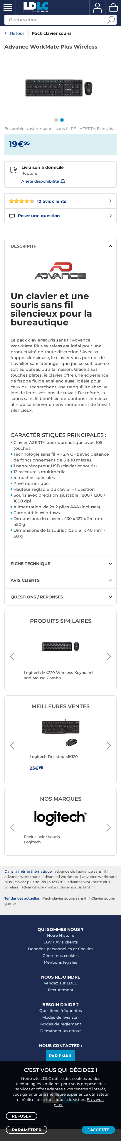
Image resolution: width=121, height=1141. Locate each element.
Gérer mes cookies (61, 955)
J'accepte (98, 1130)
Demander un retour (60, 1030)
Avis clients (67, 942)
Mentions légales (60, 962)
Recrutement (60, 989)
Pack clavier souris (51, 33)
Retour (17, 33)
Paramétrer (26, 1130)
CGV (47, 942)
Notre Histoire (60, 935)
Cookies (85, 948)
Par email (60, 1055)
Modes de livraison (60, 1017)
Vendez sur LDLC (60, 983)
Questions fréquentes (60, 1010)
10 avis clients (51, 201)
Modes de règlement (60, 1024)
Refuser (21, 1116)
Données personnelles (50, 948)
